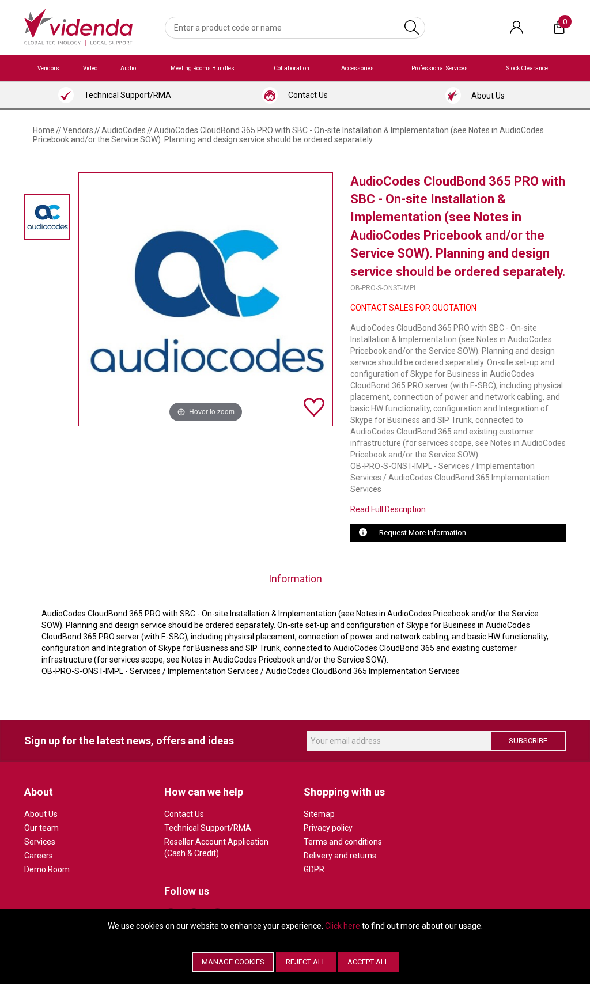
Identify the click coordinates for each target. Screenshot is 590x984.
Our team (41, 827)
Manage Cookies (233, 961)
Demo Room (47, 869)
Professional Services (439, 68)
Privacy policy (328, 827)
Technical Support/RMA (207, 827)
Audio (128, 68)
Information (295, 579)
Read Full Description (388, 509)
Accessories (357, 68)
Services (39, 841)
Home (44, 130)
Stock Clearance (527, 68)
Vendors (48, 68)
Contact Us (184, 814)
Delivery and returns (340, 855)
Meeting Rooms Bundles (203, 68)
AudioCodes (123, 130)
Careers (38, 855)
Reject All (306, 961)
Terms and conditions (343, 841)
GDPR (314, 869)
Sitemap (319, 814)
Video (90, 68)
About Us (41, 814)
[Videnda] (78, 26)
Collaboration (291, 68)
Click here (342, 925)
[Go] (411, 28)
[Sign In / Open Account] (516, 27)
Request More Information (422, 532)
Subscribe (528, 740)
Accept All (368, 961)
